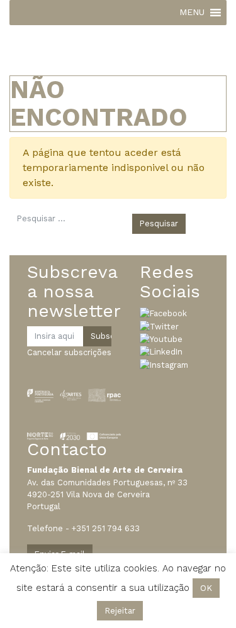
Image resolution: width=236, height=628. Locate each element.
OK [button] (206, 588)
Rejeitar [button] (119, 610)
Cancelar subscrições (69, 352)
